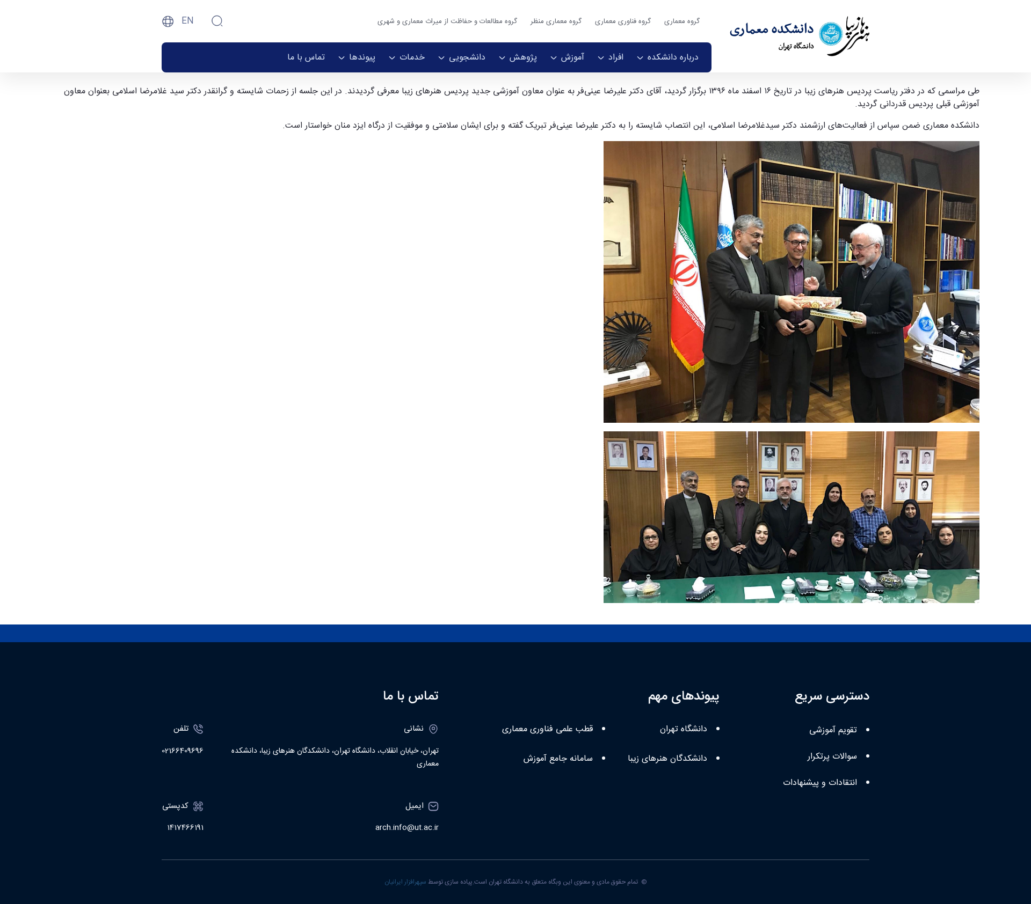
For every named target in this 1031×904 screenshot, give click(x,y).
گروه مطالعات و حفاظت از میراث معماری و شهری (447, 21)
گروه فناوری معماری (623, 21)
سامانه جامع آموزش (558, 759)
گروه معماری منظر (556, 21)
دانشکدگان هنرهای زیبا (667, 759)
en (187, 21)
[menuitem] (667, 57)
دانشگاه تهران (683, 729)
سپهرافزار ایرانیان (405, 882)
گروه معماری (682, 21)
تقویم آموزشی (833, 730)
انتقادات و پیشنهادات (820, 783)
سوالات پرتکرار (832, 756)
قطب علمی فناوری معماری (547, 729)
